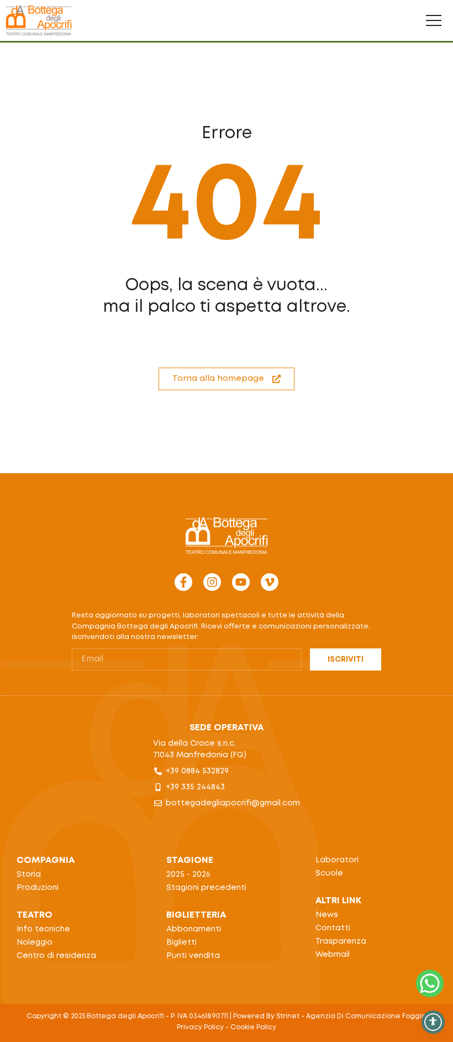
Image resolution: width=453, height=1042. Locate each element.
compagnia (46, 860)
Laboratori (337, 860)
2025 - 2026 (188, 874)
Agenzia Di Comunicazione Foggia (366, 1016)
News (326, 915)
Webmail (332, 954)
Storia (29, 874)
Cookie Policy (253, 1027)
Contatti (332, 928)
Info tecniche (43, 929)
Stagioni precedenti (206, 887)
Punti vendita (193, 955)
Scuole (329, 873)
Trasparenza (340, 941)
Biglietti (181, 942)
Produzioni (38, 887)
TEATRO (34, 915)
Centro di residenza (56, 955)
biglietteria (196, 915)
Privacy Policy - (203, 1027)
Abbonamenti (193, 929)
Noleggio (34, 942)
